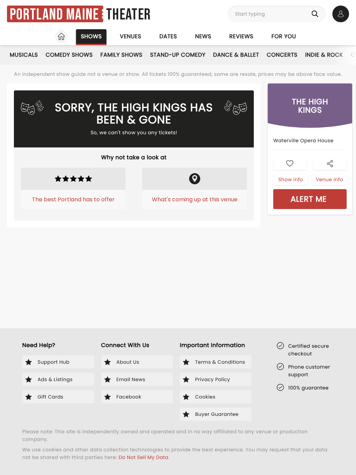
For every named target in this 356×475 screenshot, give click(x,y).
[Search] (316, 14)
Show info (290, 179)
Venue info (329, 179)
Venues (130, 36)
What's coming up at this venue (194, 199)
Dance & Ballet (236, 55)
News (203, 36)
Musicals (24, 55)
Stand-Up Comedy (177, 55)
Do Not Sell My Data (143, 457)
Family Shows (121, 55)
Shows (91, 36)
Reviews (241, 36)
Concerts (282, 55)
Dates (168, 36)
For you (284, 36)
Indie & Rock (324, 55)
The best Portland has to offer (73, 199)
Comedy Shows (69, 55)
